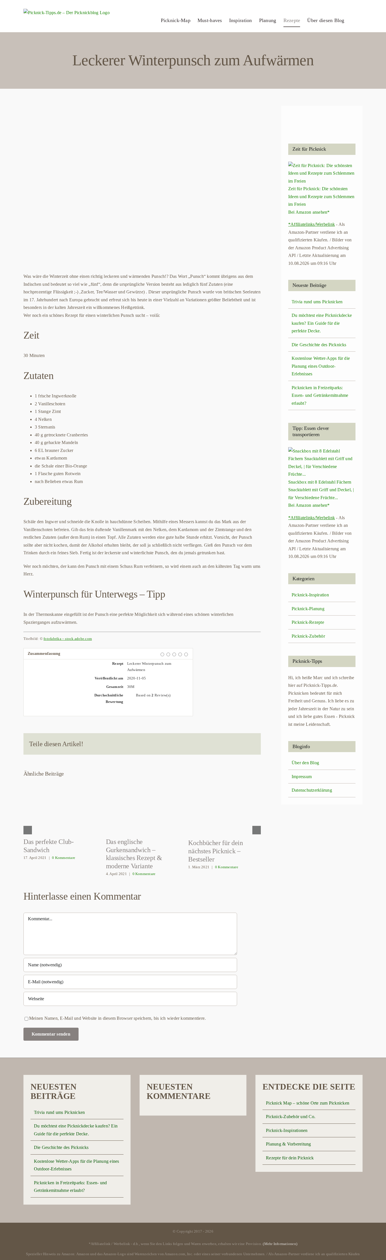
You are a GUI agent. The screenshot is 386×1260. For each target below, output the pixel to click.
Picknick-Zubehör (308, 636)
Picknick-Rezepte (308, 622)
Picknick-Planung (308, 608)
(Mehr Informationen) (280, 1244)
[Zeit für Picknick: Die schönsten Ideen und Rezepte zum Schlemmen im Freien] (321, 165)
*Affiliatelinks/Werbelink (311, 224)
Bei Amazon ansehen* (309, 212)
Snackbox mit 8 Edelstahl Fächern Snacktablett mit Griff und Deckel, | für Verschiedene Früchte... (321, 490)
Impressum (302, 776)
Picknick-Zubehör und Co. (290, 1116)
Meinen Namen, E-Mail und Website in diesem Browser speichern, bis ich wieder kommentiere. (117, 1018)
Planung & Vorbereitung (288, 1144)
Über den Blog (305, 762)
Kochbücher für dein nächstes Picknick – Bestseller (224, 808)
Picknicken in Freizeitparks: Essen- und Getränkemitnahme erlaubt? (320, 395)
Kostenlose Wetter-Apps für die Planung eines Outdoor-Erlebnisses (321, 366)
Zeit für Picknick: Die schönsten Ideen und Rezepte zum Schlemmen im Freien (321, 196)
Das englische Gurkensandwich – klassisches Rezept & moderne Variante (142, 808)
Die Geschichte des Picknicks (319, 344)
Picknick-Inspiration (310, 594)
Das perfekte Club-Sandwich (59, 808)
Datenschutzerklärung (312, 790)
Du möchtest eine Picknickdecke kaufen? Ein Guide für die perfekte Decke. (322, 323)
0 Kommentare (63, 858)
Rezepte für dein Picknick (290, 1157)
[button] (353, 20)
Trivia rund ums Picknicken (317, 301)
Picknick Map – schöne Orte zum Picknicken (307, 1103)
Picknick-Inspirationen (286, 1130)
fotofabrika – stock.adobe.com (68, 639)
